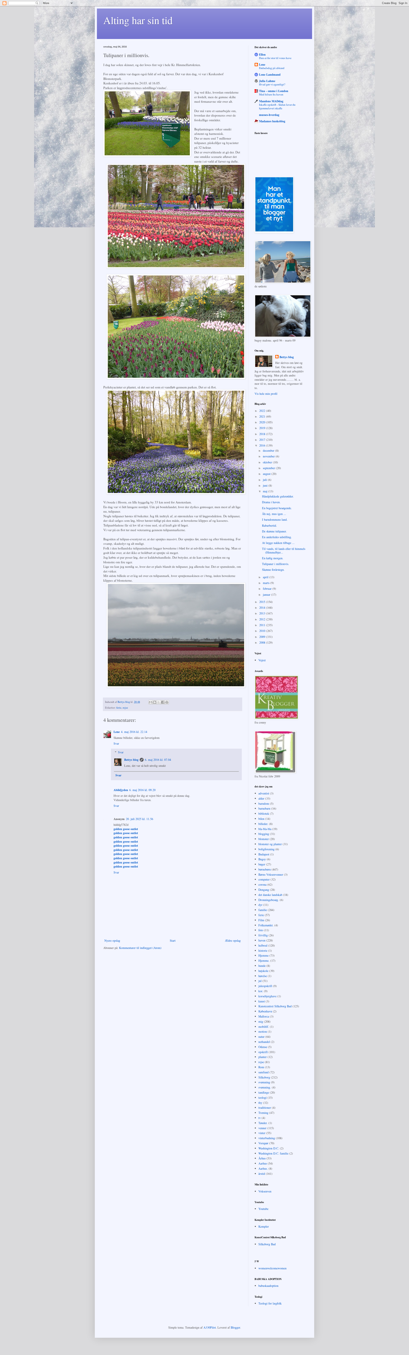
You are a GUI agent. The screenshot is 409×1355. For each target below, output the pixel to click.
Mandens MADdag (271, 101)
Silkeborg (264, 1077)
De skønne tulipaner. (274, 531)
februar (267, 589)
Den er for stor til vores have (275, 58)
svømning (264, 1082)
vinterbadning (266, 1138)
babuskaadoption (268, 1286)
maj (265, 491)
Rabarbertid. (269, 525)
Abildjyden (121, 790)
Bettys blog (131, 759)
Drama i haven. (271, 502)
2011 (262, 625)
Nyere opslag (112, 940)
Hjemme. (263, 961)
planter (262, 1057)
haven (261, 940)
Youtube (263, 1209)
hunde (262, 966)
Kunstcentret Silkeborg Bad (275, 1006)
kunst (261, 1001)
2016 (262, 445)
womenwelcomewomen (272, 1268)
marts (266, 583)
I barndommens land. (275, 519)
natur (261, 1037)
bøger (261, 864)
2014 (262, 607)
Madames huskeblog (272, 121)
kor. (260, 991)
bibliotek (263, 814)
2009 (262, 637)
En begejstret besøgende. (277, 508)
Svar (116, 743)
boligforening (266, 849)
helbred (262, 945)
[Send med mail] (150, 702)
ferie (118, 707)
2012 (262, 619)
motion (262, 1031)
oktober (268, 462)
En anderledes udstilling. (277, 537)
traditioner (264, 1108)
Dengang (263, 890)
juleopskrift (265, 986)
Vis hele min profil (266, 394)
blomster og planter (270, 844)
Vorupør (263, 1143)
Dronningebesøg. (268, 900)
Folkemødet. (266, 925)
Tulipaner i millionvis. (275, 564)
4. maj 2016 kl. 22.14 (134, 732)
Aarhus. (263, 1168)
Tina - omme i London (273, 91)
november (269, 456)
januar (267, 594)
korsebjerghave (267, 996)
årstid (261, 1174)
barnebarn (264, 808)
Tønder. (263, 1123)
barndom (263, 803)
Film (261, 920)
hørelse (262, 976)
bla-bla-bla (264, 829)
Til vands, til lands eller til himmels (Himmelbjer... (283, 550)
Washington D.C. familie (273, 1153)
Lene (117, 731)
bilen (261, 819)
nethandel (264, 1042)
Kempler (263, 1226)
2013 (262, 613)
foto (260, 930)
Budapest (263, 854)
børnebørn (264, 869)
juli (265, 480)
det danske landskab (270, 895)
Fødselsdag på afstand (271, 68)
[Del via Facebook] (163, 702)
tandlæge (263, 1092)
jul (260, 981)
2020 (262, 422)
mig (260, 1021)
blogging (263, 834)
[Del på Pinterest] (167, 702)
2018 (262, 434)
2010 (262, 631)
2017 (262, 440)
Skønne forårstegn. (273, 570)
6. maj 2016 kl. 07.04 (158, 760)
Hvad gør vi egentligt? (272, 84)
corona (262, 884)
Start (173, 940)
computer (264, 879)
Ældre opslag (233, 940)
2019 (262, 428)
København (265, 1011)
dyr (260, 905)
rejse (125, 707)
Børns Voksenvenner (270, 874)
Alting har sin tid (138, 20)
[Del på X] (159, 702)
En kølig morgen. (272, 558)
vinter (261, 1133)
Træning (263, 1113)
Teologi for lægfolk (270, 1303)
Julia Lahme (267, 81)
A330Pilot (209, 1327)
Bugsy (262, 859)
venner (262, 1128)
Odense (262, 1047)
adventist (263, 793)
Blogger (235, 1327)
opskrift (263, 1052)
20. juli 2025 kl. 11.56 (139, 819)
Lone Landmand (270, 74)
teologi (262, 1098)
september (269, 468)
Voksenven (264, 1191)
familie (262, 910)
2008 (262, 642)
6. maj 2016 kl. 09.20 (142, 790)
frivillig (263, 935)
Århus (262, 1158)
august (267, 474)
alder (261, 798)
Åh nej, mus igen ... (274, 514)
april (266, 577)
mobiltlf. (263, 1027)
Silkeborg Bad (267, 1244)
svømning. (264, 1087)
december (269, 450)
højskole (263, 971)
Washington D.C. (268, 1148)
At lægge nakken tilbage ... (278, 543)
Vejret (262, 660)
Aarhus (262, 1163)
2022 (262, 411)
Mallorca (263, 1016)
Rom (261, 1067)
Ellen (262, 54)
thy (260, 1103)
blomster (263, 839)
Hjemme (263, 955)
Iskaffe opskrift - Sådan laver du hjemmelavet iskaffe (277, 106)
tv (259, 1118)
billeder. (263, 824)
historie (262, 950)
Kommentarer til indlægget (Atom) (140, 948)
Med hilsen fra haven (271, 94)
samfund (263, 1072)
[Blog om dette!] (155, 702)
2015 (262, 602)
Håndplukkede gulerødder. (278, 496)
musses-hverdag (269, 114)
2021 (262, 416)
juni (265, 485)
